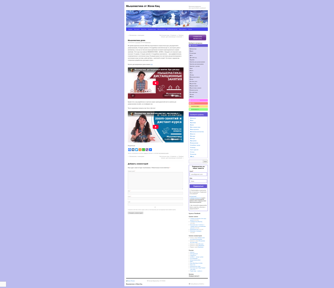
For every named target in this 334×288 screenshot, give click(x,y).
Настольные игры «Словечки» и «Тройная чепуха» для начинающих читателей (171, 36)
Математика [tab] (195, 106)
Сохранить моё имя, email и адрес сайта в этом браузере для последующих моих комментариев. (152, 209)
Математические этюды (195, 266)
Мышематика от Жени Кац (143, 6)
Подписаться (198, 186)
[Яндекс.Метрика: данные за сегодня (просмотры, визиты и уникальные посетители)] (130, 281)
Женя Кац (143, 29)
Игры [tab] (192, 103)
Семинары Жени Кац (197, 37)
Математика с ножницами (136, 35)
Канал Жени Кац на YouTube (196, 263)
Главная (130, 29)
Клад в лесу (192, 264)
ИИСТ (191, 261)
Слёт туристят (194, 150)
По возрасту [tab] (195, 109)
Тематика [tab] (194, 45)
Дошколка (193, 118)
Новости (146, 153)
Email (129, 196)
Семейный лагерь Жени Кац (196, 221)
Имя (129, 191)
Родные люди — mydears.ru (196, 271)
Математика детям (172, 29)
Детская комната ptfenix (195, 260)
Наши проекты (182, 29)
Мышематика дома (194, 229)
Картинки (193, 123)
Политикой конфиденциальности (195, 197)
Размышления (194, 143)
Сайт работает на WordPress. (197, 284)
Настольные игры (195, 127)
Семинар (192, 147)
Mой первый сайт (194, 253)
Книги (192, 125)
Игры (191, 120)
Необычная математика (197, 132)
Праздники (193, 141)
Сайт (129, 202)
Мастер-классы (162, 29)
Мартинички (201, 245)
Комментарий (131, 171)
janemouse (148, 42)
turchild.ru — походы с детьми (196, 257)
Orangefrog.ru (193, 255)
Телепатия (193, 154)
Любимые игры (152, 29)
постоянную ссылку (163, 153)
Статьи (190, 29)
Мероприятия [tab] (195, 100)
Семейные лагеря (195, 145)
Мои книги (136, 29)
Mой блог (192, 252)
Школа (192, 156)
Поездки (192, 136)
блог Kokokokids (194, 258)
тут (152, 64)
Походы (192, 138)
